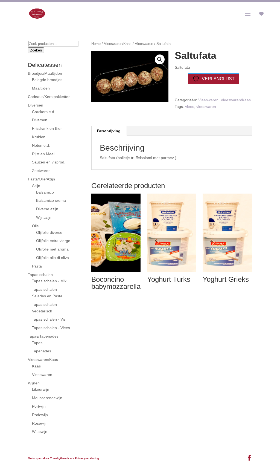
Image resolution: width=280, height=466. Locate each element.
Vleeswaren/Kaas (118, 44)
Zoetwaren (41, 170)
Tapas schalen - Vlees (51, 328)
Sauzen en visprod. (48, 162)
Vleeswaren (144, 44)
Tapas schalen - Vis (49, 319)
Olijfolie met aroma (52, 249)
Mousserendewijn (47, 398)
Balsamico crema (51, 200)
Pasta (37, 266)
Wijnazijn (43, 217)
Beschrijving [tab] (109, 131)
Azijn (36, 185)
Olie (35, 226)
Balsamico (45, 192)
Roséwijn (40, 423)
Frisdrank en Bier (47, 128)
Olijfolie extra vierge (53, 240)
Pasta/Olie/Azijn (41, 179)
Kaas (36, 366)
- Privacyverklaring (86, 458)
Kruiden (38, 137)
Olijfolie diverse (49, 232)
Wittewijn (39, 431)
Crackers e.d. (43, 112)
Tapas (37, 343)
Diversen (35, 105)
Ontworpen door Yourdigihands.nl (50, 458)
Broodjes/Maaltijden (45, 73)
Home (96, 44)
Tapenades (41, 351)
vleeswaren (206, 106)
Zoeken (36, 50)
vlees (189, 106)
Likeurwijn (40, 389)
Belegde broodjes (47, 79)
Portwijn (39, 406)
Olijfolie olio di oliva (52, 257)
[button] (160, 59)
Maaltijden (41, 88)
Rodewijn (40, 415)
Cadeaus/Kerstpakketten (49, 96)
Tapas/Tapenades (43, 336)
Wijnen (34, 383)
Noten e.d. (41, 145)
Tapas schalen (40, 274)
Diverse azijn (47, 209)
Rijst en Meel (43, 154)
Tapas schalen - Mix (49, 281)
